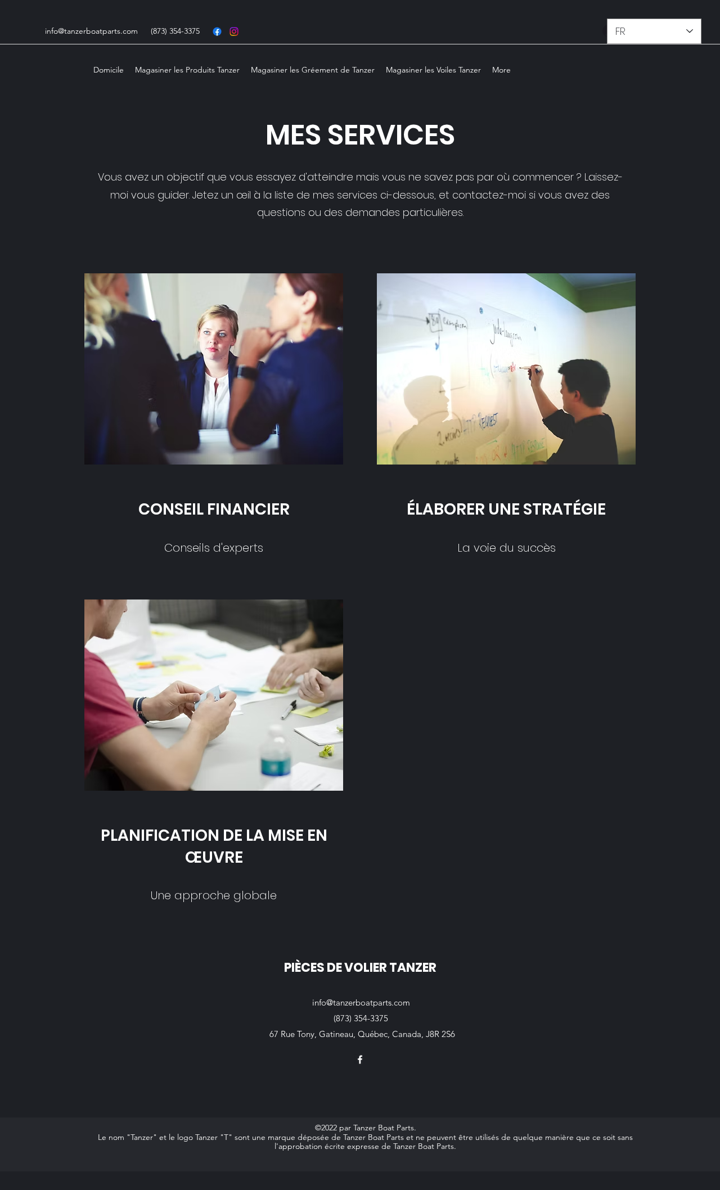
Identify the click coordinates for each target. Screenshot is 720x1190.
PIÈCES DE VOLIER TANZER (360, 967)
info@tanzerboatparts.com (91, 31)
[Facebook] (217, 31)
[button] (187, 69)
